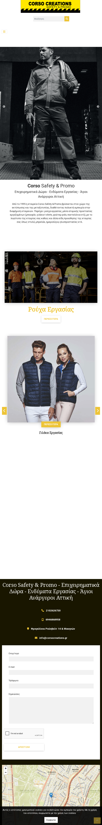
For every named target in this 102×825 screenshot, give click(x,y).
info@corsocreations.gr (53, 637)
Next (98, 106)
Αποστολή (24, 747)
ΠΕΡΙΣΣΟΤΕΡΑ (51, 319)
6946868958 (53, 619)
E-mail (11, 667)
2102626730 (53, 610)
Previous (4, 106)
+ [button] (6, 768)
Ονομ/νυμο (14, 653)
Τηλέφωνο (13, 680)
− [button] (6, 772)
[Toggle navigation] (4, 32)
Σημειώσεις (14, 694)
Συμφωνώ (51, 820)
